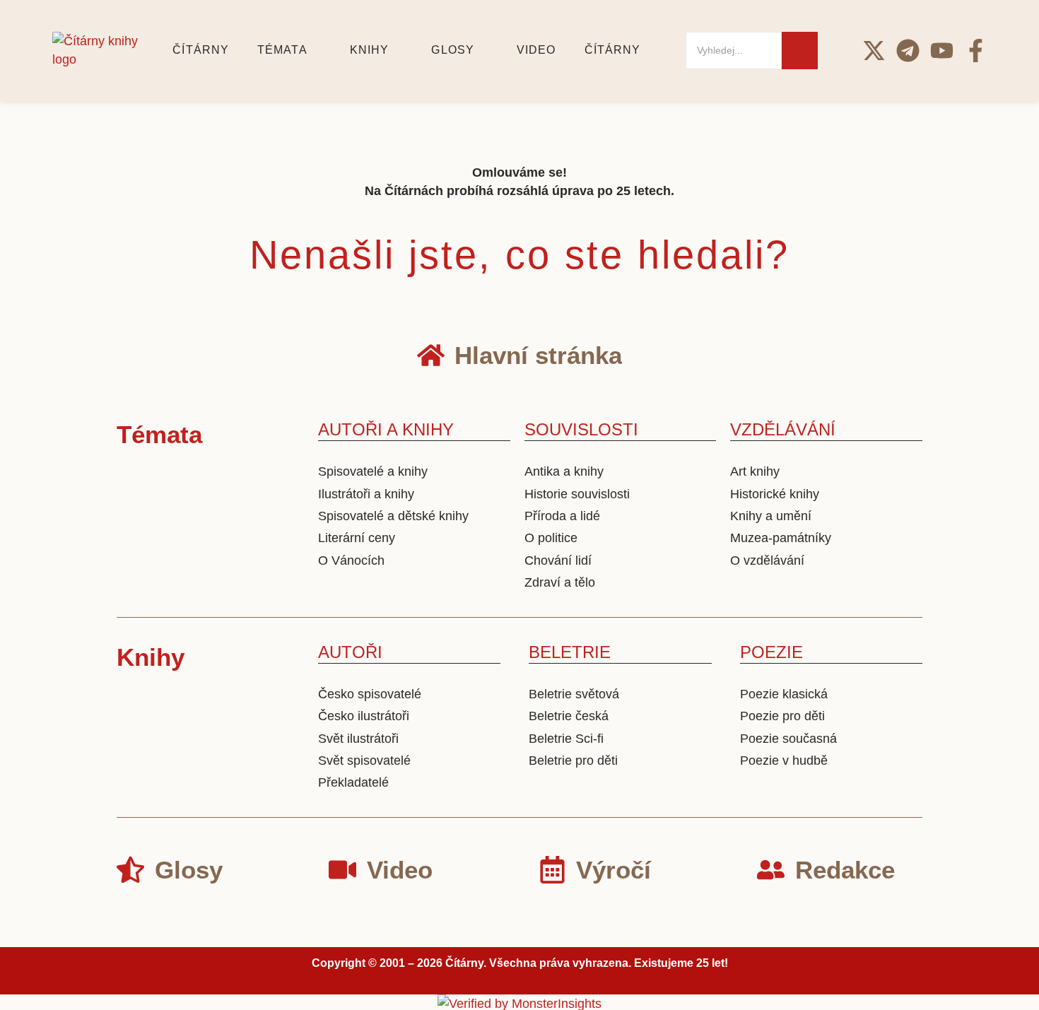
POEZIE (771, 652)
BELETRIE (570, 652)
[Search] (800, 50)
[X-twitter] (874, 50)
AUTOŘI (350, 652)
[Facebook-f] (975, 50)
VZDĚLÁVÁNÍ (782, 429)
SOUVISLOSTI (581, 429)
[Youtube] (941, 50)
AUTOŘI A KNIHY (386, 429)
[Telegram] (908, 50)
